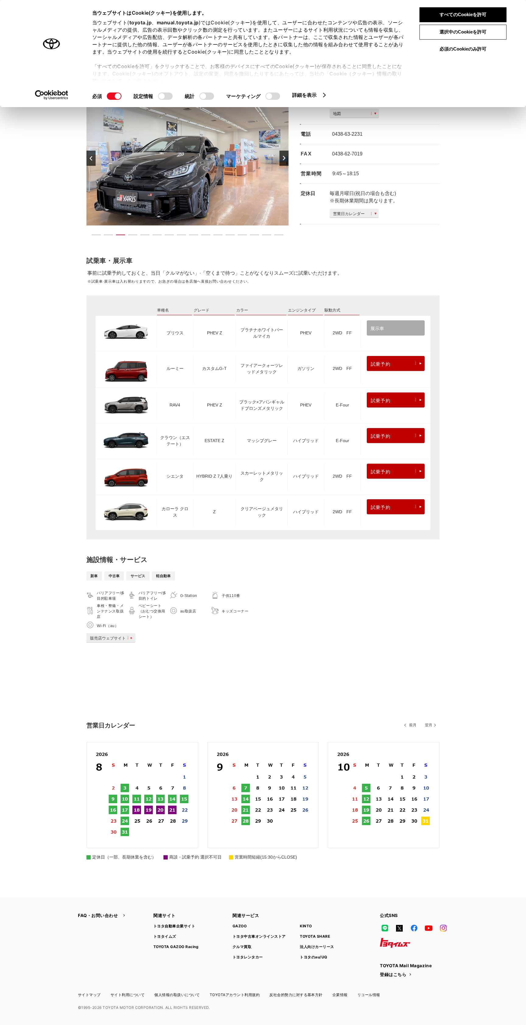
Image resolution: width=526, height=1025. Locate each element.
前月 (412, 725)
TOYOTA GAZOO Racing (175, 946)
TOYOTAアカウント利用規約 (235, 994)
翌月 (428, 725)
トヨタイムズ (164, 936)
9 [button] (190, 236)
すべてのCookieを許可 (463, 14)
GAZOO (240, 926)
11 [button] (214, 236)
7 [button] (166, 236)
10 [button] (202, 236)
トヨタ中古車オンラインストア (259, 936)
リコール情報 (368, 994)
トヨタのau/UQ (313, 957)
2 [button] (105, 236)
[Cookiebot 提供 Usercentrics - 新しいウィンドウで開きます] (51, 95)
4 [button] (129, 236)
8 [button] (178, 236)
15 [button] (263, 236)
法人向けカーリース (317, 946)
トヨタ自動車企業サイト (174, 926)
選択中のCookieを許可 (463, 31)
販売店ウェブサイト (108, 638)
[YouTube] (428, 928)
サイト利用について (127, 994)
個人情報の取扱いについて (177, 994)
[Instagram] (443, 928)
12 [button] (227, 236)
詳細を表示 (304, 95)
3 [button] (117, 236)
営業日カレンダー (349, 213)
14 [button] (251, 236)
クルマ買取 (242, 946)
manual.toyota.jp (178, 22)
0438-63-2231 (347, 134)
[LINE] (385, 928)
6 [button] (154, 236)
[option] (187, 158)
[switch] (165, 96)
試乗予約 (381, 364)
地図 (337, 113)
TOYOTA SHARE (315, 936)
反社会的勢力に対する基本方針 (296, 994)
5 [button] (141, 236)
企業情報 (340, 994)
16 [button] (275, 236)
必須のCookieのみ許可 (463, 48)
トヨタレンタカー (248, 957)
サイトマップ (89, 994)
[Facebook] (414, 928)
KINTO (306, 926)
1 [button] (93, 236)
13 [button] (239, 236)
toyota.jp (140, 22)
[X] (399, 928)
